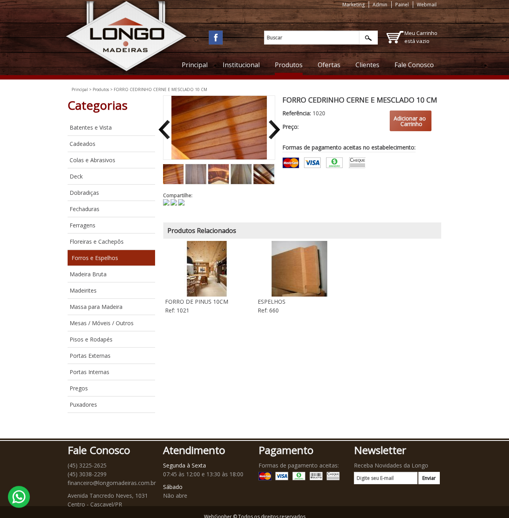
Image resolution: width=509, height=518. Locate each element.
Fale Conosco (414, 64)
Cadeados (82, 143)
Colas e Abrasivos (92, 160)
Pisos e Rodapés (91, 339)
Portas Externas (90, 355)
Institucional (241, 64)
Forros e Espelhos (95, 258)
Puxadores (83, 404)
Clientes (367, 64)
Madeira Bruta (88, 274)
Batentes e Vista (91, 127)
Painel (402, 4)
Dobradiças (84, 192)
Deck (76, 176)
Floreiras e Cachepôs (97, 241)
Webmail (427, 4)
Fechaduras (84, 209)
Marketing (353, 4)
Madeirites (83, 290)
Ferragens (82, 225)
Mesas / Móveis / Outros (102, 323)
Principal (195, 64)
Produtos (289, 64)
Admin (380, 4)
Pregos (79, 388)
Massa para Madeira (96, 306)
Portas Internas (89, 372)
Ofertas (329, 64)
